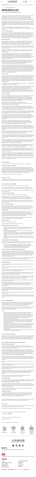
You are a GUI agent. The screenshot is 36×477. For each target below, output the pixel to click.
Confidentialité (4, 469)
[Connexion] (30, 1)
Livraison (3, 461)
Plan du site (20, 463)
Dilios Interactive (26, 469)
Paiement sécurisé (5, 464)
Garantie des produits (5, 466)
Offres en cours (21, 462)
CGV (15, 469)
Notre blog (20, 466)
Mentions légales (5, 465)
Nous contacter (21, 465)
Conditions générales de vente (7, 462)
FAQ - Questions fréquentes (23, 460)
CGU (18, 469)
